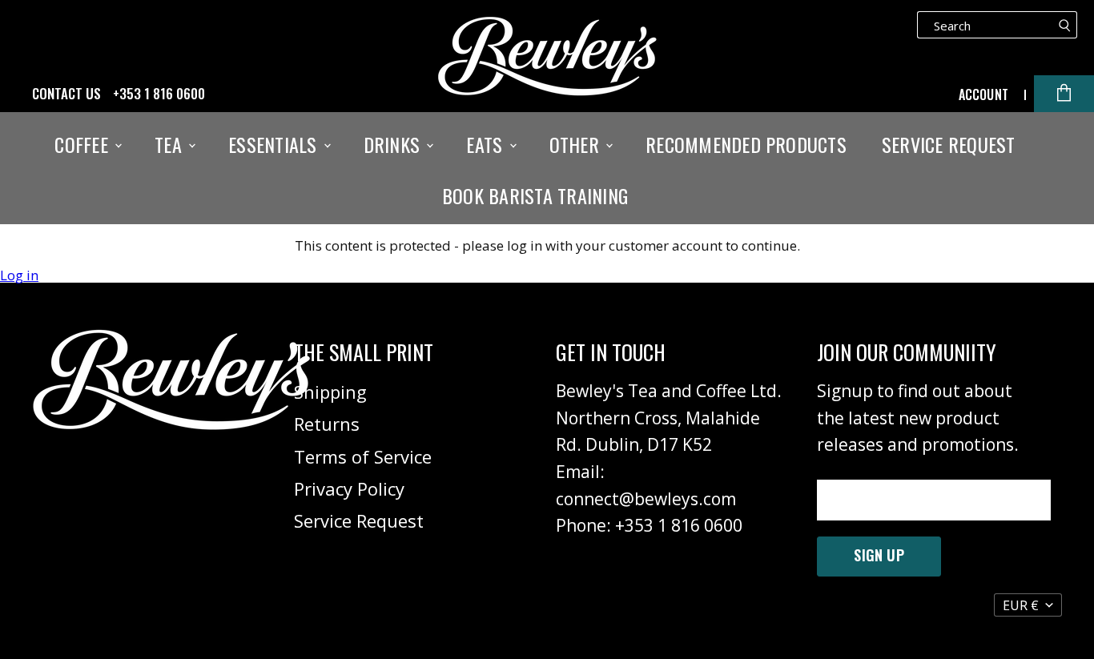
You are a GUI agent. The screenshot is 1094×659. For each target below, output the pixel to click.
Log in (19, 275)
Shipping (330, 392)
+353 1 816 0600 (159, 94)
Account (983, 94)
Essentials (275, 144)
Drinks (394, 144)
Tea (171, 144)
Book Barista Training (535, 195)
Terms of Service (363, 456)
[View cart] (1064, 93)
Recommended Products (746, 144)
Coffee (83, 144)
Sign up (878, 554)
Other (576, 144)
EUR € (1021, 605)
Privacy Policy (349, 488)
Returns (327, 424)
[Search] (1064, 24)
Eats (486, 144)
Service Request (949, 144)
